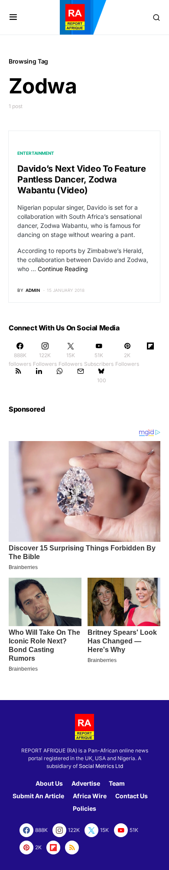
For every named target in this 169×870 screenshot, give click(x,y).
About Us (49, 783)
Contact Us (131, 796)
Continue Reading (63, 268)
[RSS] (18, 375)
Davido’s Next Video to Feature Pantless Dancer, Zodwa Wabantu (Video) (81, 179)
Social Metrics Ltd (101, 766)
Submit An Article (38, 796)
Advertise (86, 783)
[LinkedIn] (39, 375)
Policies (84, 808)
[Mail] (80, 375)
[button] (13, 17)
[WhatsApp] (59, 375)
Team (117, 783)
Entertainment (35, 153)
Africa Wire (90, 796)
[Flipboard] (150, 354)
